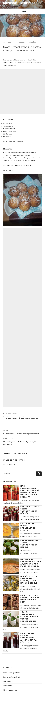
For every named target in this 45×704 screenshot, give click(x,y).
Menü (24, 11)
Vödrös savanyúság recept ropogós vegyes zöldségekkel (29, 616)
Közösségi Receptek (19, 3)
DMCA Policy (8, 681)
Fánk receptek (12, 417)
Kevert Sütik (24, 419)
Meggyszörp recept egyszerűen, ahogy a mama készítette (28, 638)
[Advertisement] (22, 91)
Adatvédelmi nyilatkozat (11, 673)
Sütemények (11, 414)
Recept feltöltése (9, 464)
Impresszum (7, 686)
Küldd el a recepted (10, 690)
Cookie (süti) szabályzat (11, 677)
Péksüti (34, 419)
